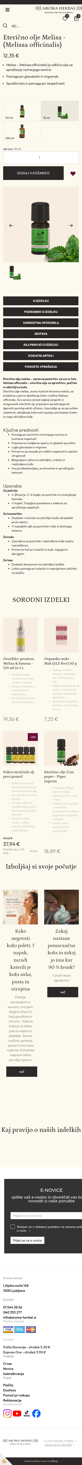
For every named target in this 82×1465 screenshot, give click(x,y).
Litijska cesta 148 (16, 1285)
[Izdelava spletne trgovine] (54, 1461)
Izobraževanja (13, 1374)
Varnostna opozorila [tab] (41, 323)
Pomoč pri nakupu (16, 1395)
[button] (71, 225)
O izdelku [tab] (41, 301)
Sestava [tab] (40, 334)
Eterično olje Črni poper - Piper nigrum (59, 776)
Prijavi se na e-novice (27, 1240)
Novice (8, 1368)
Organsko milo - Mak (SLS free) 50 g (60, 661)
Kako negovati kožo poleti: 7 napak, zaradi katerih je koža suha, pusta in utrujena (20, 960)
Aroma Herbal (12, 1278)
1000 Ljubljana (14, 1290)
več (21, 1071)
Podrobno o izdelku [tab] (41, 312)
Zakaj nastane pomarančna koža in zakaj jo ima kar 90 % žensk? (62, 949)
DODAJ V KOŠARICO (33, 173)
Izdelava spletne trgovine (36, 1461)
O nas (7, 1363)
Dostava (9, 1390)
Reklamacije (12, 1400)
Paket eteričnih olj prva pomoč (18, 774)
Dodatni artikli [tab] (41, 356)
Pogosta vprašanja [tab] (41, 367)
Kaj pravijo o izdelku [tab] (41, 345)
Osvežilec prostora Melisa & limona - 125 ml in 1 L (18, 663)
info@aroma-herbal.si (19, 1317)
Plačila (8, 1385)
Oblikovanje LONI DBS (58, 1444)
